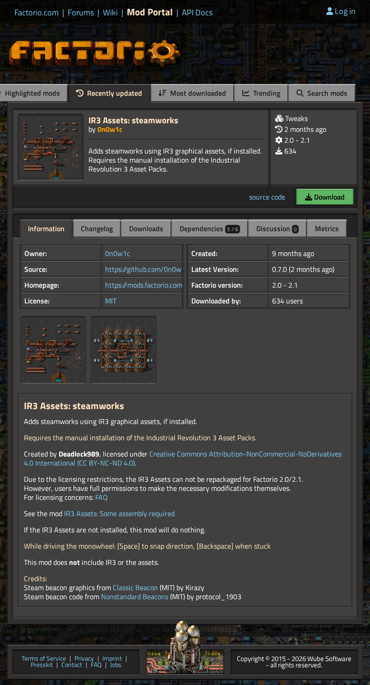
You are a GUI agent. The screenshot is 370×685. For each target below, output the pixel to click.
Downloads (146, 228)
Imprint (112, 659)
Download (328, 196)
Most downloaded (197, 93)
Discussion (276, 228)
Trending (265, 93)
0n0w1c (109, 129)
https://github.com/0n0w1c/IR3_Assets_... (170, 269)
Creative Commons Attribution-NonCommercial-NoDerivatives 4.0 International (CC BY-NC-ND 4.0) (183, 458)
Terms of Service (44, 659)
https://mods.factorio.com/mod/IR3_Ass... (168, 285)
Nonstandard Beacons (134, 596)
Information (46, 228)
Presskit (42, 665)
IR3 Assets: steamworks (133, 119)
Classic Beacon (135, 587)
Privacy (84, 659)
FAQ (101, 497)
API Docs (197, 13)
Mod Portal (150, 12)
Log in (345, 11)
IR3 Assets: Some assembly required (119, 513)
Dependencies (209, 228)
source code (267, 196)
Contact (71, 665)
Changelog (97, 228)
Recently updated (113, 93)
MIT (110, 300)
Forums (81, 13)
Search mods (326, 93)
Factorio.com (36, 13)
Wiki (110, 13)
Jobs (115, 665)
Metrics (327, 228)
